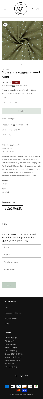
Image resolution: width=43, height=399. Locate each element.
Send (9, 285)
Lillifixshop (18, 394)
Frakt (13, 85)
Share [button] (6, 224)
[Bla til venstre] (16, 64)
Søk (6, 308)
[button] (4, 8)
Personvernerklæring (13, 313)
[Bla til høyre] (26, 64)
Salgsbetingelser (11, 318)
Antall (4, 98)
